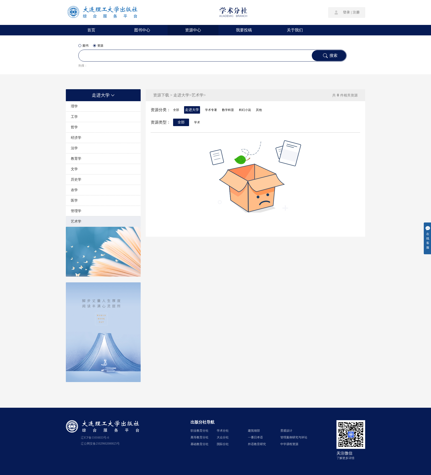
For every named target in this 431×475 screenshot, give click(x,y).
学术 (197, 122)
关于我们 (295, 30)
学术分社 (223, 430)
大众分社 (223, 437)
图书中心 (142, 30)
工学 (74, 117)
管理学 (76, 211)
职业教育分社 (200, 430)
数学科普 (228, 109)
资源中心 (193, 30)
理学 (74, 106)
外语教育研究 (257, 444)
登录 (346, 12)
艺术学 (76, 221)
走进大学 (101, 95)
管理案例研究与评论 (293, 437)
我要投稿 (244, 30)
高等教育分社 (200, 437)
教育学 (76, 158)
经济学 (76, 138)
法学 (74, 148)
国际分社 (223, 444)
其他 (259, 109)
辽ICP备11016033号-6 (95, 437)
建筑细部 (254, 430)
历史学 (76, 179)
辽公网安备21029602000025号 (100, 443)
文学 (74, 169)
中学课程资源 (289, 444)
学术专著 (211, 109)
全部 (176, 109)
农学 (74, 190)
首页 (91, 30)
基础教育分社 (200, 444)
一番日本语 (255, 437)
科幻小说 (245, 109)
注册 (356, 12)
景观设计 (286, 430)
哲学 (74, 127)
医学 (74, 200)
